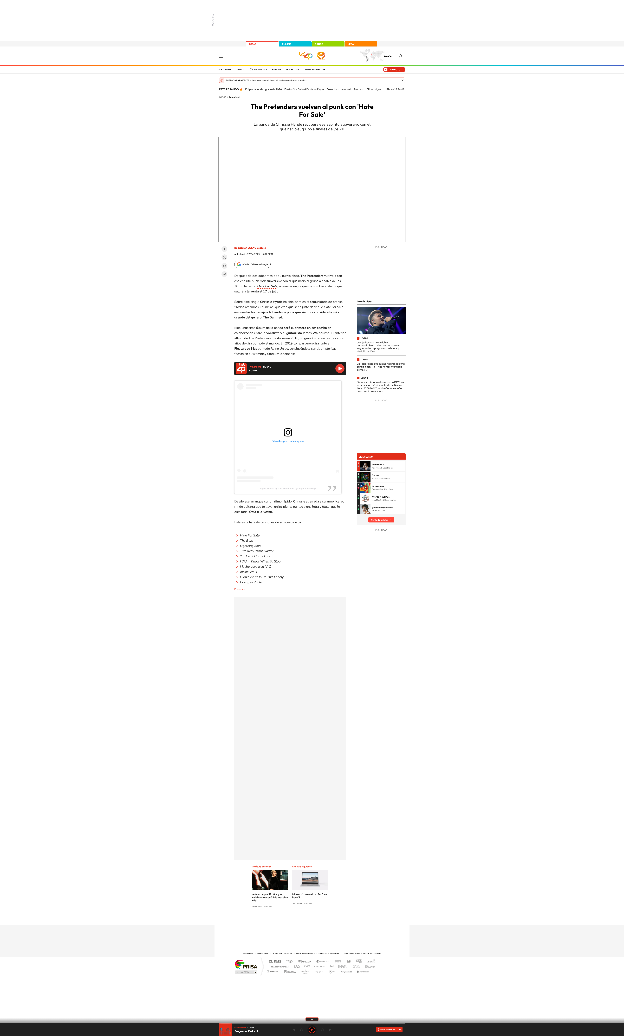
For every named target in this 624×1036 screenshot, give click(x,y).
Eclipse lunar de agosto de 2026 (263, 89)
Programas (260, 69)
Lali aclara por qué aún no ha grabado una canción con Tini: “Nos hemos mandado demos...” (381, 366)
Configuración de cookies (328, 953)
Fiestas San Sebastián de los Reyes (304, 89)
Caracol (370, 962)
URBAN (351, 44)
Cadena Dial (331, 966)
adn (358, 962)
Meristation (362, 971)
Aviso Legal (248, 953)
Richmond (272, 971)
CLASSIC (286, 44)
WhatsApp (224, 266)
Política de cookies (304, 953)
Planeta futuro (355, 966)
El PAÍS (274, 962)
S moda (332, 971)
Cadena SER (337, 962)
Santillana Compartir (323, 962)
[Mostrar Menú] (223, 56)
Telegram (224, 274)
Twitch (325, 918)
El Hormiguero (375, 89)
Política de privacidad (282, 953)
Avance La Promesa (352, 89)
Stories (331, 918)
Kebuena (367, 966)
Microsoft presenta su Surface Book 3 (309, 896)
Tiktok (299, 918)
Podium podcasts (304, 971)
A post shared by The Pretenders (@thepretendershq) (288, 488)
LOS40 (252, 44)
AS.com (347, 962)
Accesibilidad (263, 953)
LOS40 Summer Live (315, 69)
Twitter (224, 257)
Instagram (292, 918)
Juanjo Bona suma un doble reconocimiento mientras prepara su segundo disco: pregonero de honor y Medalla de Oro (378, 347)
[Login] (401, 56)
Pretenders (239, 589)
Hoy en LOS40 (293, 69)
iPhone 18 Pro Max (396, 89)
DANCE (319, 44)
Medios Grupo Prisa (246, 972)
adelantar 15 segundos (322, 1030)
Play (312, 1029)
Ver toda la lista (379, 519)
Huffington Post (279, 966)
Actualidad (234, 97)
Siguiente (330, 1030)
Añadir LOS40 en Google (255, 264)
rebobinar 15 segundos (302, 1030)
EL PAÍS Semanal (343, 966)
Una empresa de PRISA (246, 964)
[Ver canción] (365, 466)
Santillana (306, 962)
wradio (306, 966)
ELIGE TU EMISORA (387, 1029)
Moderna (288, 971)
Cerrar (402, 80)
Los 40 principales (290, 962)
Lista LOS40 (225, 69)
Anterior (294, 1030)
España (387, 55)
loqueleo (346, 971)
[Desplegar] (312, 1018)
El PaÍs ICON (318, 971)
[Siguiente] (403, 89)
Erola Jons (333, 89)
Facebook (224, 249)
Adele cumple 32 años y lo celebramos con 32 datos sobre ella (270, 897)
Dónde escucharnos (372, 953)
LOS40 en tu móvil (351, 953)
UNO (297, 966)
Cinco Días (319, 966)
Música (240, 69)
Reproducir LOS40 (339, 368)
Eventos (276, 69)
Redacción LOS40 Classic (250, 247)
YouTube (305, 918)
